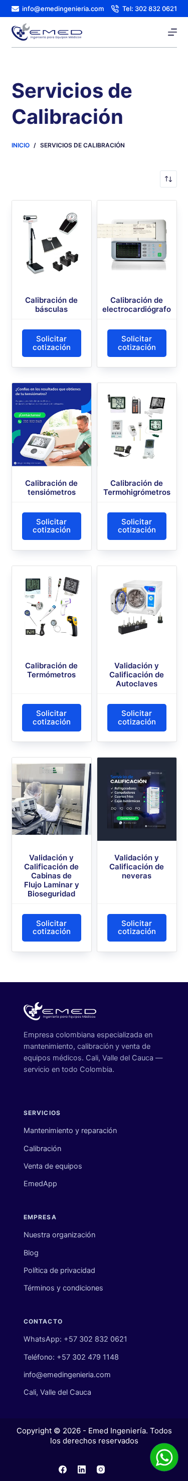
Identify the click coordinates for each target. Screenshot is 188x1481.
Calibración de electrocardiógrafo (136, 304)
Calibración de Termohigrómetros (136, 487)
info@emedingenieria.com (63, 9)
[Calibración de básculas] (51, 242)
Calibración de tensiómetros (51, 487)
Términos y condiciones (63, 1287)
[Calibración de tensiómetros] (51, 424)
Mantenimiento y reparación (70, 1130)
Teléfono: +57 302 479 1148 (71, 1357)
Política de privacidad (59, 1270)
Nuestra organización (59, 1234)
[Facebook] (63, 1469)
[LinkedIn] (82, 1469)
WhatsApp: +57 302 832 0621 (75, 1339)
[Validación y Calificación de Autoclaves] (136, 607)
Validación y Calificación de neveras (136, 866)
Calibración (42, 1148)
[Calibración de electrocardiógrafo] (136, 242)
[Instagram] (101, 1469)
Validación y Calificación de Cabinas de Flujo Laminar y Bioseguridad (51, 875)
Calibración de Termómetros (51, 670)
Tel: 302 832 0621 (149, 9)
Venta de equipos (53, 1166)
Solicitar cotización (52, 343)
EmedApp (40, 1183)
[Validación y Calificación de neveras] (136, 799)
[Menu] (172, 32)
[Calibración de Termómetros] (51, 607)
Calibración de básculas (51, 304)
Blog (31, 1252)
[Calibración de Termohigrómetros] (136, 424)
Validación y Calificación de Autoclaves (136, 674)
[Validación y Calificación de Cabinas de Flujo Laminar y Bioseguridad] (51, 799)
